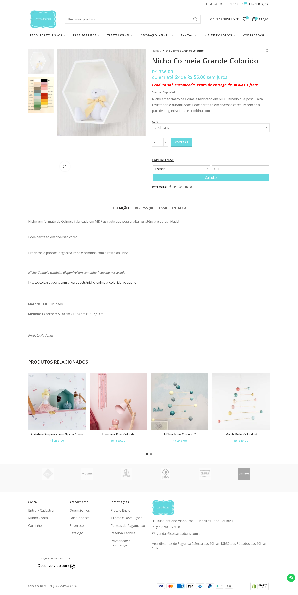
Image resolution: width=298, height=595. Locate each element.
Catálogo (76, 533)
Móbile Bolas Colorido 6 (241, 434)
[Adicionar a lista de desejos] (82, 379)
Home (155, 50)
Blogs (234, 4)
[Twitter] (174, 186)
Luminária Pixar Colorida (118, 434)
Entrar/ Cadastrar (41, 510)
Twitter (210, 4)
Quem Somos (80, 510)
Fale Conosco (80, 518)
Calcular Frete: (163, 160)
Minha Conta (38, 518)
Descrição (120, 208)
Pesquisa (195, 19)
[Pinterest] (191, 186)
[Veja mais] (82, 398)
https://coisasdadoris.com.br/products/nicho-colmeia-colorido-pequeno (82, 282)
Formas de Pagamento (128, 525)
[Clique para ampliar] (65, 166)
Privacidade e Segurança (121, 543)
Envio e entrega (173, 208)
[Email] (186, 186)
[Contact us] (291, 578)
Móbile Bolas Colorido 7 (180, 434)
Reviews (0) (144, 208)
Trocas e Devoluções (126, 518)
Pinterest (220, 4)
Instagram (215, 4)
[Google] (180, 186)
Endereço (77, 525)
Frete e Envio (120, 510)
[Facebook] (170, 186)
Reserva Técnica (123, 533)
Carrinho (35, 525)
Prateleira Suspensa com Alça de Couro (57, 434)
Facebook (206, 4)
